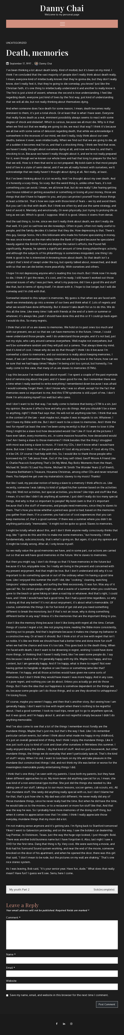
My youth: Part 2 (19, 889)
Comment (13, 917)
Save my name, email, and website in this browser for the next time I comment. (59, 995)
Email (10, 967)
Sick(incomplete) (104, 889)
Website (11, 980)
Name (11, 954)
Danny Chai (62, 8)
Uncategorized (16, 42)
